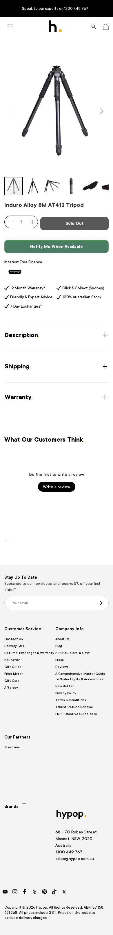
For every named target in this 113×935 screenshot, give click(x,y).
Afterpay (11, 688)
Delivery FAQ (14, 646)
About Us (62, 639)
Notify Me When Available (56, 246)
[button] (106, 27)
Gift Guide (12, 667)
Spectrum (12, 747)
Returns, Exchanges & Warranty (29, 653)
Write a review (56, 486)
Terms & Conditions (70, 700)
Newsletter (64, 686)
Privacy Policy (65, 693)
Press (59, 660)
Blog (58, 646)
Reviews (62, 667)
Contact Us (13, 639)
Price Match (13, 674)
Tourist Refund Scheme (74, 707)
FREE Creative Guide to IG (76, 714)
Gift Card (11, 681)
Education (12, 660)
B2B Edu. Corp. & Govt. (73, 653)
